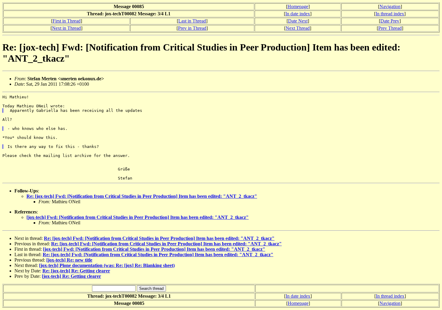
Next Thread (298, 28)
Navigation (390, 6)
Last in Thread (192, 20)
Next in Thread (66, 28)
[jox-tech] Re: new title (69, 259)
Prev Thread (390, 28)
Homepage (297, 6)
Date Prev (389, 20)
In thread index (390, 13)
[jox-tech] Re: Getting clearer (71, 276)
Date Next (298, 20)
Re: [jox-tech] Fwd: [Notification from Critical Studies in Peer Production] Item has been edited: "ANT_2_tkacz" (141, 196)
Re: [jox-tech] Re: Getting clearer (76, 270)
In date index (297, 13)
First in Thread (67, 20)
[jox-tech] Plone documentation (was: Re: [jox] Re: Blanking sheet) (107, 265)
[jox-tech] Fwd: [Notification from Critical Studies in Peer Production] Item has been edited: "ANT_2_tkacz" (137, 217)
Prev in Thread (192, 28)
